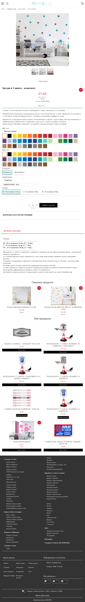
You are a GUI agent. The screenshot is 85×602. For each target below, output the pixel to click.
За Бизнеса (9, 526)
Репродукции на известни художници (57, 496)
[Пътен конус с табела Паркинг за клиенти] (63, 365)
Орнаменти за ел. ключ (12, 477)
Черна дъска (50, 467)
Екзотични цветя (21, 442)
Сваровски (8, 180)
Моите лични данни (42, 595)
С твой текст (50, 524)
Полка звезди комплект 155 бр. (21, 307)
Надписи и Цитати (11, 469)
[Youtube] (55, 570)
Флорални (49, 510)
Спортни (8, 498)
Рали (48, 515)
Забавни (49, 458)
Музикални (9, 501)
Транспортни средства (12, 496)
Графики (8, 474)
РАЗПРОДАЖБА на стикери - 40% (57, 465)
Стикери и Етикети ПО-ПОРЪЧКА (57, 543)
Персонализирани (11, 528)
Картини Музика (51, 499)
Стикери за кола (10, 545)
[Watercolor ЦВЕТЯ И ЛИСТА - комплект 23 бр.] (63, 296)
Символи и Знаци (11, 485)
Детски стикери (22, 9)
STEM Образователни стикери (15, 472)
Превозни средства (52, 492)
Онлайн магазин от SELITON (42, 600)
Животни (49, 520)
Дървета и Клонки (11, 466)
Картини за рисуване (52, 533)
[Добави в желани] (81, 199)
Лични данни (33, 563)
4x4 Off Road (50, 522)
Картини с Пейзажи (52, 478)
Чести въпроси (9, 571)
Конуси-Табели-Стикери (12, 512)
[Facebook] (46, 570)
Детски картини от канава (13, 506)
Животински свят (11, 482)
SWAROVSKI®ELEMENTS (55, 469)
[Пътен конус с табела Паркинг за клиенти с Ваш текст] (63, 332)
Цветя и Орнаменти (12, 464)
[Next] (83, 300)
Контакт (31, 567)
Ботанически (9, 540)
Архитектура (10, 537)
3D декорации (51, 535)
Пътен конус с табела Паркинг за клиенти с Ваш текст (63, 345)
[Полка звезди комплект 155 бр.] (22, 296)
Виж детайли (21, 350)
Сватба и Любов (11, 492)
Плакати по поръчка (12, 535)
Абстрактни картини (52, 489)
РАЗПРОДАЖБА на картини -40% (16, 508)
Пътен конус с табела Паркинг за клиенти (63, 377)
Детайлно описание (12, 231)
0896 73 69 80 (57, 566)
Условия (6, 567)
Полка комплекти (32, 9)
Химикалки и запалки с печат (55, 531)
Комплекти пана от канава (13, 503)
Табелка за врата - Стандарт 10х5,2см (22, 344)
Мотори (49, 506)
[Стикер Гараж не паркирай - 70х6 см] (21, 397)
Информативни (10, 522)
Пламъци (49, 508)
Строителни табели (11, 524)
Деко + (47, 528)
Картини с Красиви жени (54, 494)
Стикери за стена (11, 9)
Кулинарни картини (52, 487)
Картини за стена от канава (55, 473)
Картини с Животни (52, 483)
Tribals (8, 548)
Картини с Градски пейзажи (54, 480)
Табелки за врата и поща (13, 517)
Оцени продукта (43, 81)
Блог (30, 571)
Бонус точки (20, 563)
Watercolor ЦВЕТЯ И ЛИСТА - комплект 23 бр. (63, 308)
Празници (49, 460)
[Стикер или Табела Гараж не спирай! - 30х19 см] (63, 430)
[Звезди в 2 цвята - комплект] (42, 65)
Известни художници (12, 542)
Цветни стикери (51, 462)
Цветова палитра (10, 131)
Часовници (48, 539)
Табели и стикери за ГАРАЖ (14, 519)
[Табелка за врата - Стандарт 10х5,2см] (21, 332)
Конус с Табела (10, 515)
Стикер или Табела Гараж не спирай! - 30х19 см (63, 443)
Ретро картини (51, 485)
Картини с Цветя (51, 476)
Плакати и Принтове (11, 532)
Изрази (49, 513)
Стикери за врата (11, 487)
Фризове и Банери (11, 489)
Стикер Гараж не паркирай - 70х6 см (21, 409)
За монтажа (20, 571)
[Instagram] (50, 570)
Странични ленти (51, 517)
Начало (3, 9)
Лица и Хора (9, 479)
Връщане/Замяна (9, 576)
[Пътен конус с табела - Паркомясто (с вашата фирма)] (21, 365)
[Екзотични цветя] (21, 430)
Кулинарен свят (10, 494)
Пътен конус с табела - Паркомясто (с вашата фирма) (22, 377)
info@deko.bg (56, 562)
